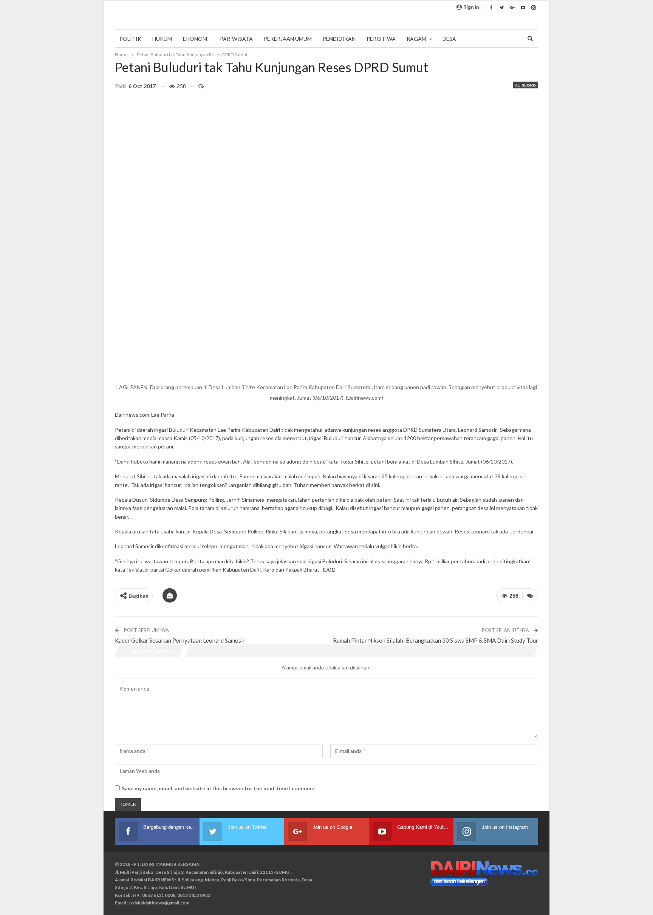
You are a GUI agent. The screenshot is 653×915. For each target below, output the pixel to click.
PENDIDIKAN (339, 39)
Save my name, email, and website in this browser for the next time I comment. (219, 788)
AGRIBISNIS (525, 85)
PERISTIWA (381, 39)
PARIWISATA (236, 39)
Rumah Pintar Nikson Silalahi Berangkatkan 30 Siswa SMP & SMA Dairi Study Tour (435, 640)
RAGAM (416, 39)
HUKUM (162, 39)
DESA (449, 39)
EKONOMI (196, 39)
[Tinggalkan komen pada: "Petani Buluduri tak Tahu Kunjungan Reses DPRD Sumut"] (197, 86)
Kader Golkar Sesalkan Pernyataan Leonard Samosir (180, 640)
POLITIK (130, 39)
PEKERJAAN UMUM (288, 39)
